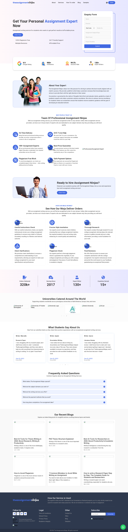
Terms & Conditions (45, 513)
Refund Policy (43, 516)
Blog (79, 2)
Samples (86, 2)
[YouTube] (25, 513)
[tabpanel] (21, 309)
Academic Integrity (44, 521)
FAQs (66, 516)
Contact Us (68, 513)
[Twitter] (21, 513)
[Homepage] (24, 2)
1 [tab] (61, 316)
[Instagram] (18, 513)
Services (61, 2)
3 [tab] (66, 316)
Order (111, 2)
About (54, 2)
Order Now (18, 35)
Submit (97, 46)
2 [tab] (64, 316)
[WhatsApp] (123, 527)
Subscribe (110, 514)
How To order (70, 2)
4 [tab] (68, 365)
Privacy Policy (43, 519)
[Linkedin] (14, 513)
